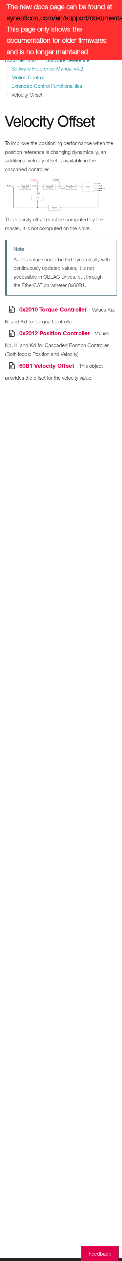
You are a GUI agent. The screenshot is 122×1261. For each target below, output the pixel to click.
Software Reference (67, 60)
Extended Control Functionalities (47, 86)
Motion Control (28, 77)
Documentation (21, 60)
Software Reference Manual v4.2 (47, 69)
